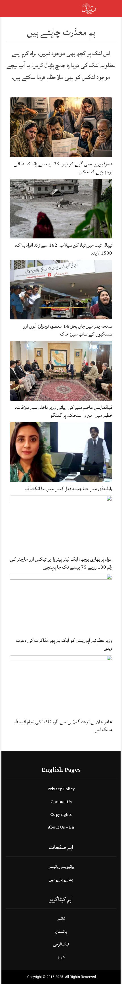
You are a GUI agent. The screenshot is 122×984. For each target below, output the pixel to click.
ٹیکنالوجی (61, 944)
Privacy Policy (61, 789)
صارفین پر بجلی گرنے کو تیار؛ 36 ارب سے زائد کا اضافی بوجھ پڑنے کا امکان (63, 168)
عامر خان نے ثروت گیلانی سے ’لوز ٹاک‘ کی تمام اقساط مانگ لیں (63, 726)
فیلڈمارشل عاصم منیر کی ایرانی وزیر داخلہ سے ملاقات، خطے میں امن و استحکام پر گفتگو (63, 411)
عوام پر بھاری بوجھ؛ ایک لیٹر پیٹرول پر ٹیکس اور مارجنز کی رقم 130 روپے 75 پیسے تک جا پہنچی (61, 563)
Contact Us (61, 802)
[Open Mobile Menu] (110, 8)
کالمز (61, 919)
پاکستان (61, 931)
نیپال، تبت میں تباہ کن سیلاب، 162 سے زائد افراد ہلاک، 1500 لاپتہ (63, 249)
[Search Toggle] (28, 8)
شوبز (61, 957)
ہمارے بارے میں (61, 879)
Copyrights (61, 814)
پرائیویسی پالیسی (61, 867)
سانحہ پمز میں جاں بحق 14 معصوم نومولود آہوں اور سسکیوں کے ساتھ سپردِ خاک (67, 330)
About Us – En (61, 827)
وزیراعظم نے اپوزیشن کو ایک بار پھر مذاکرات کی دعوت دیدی (64, 644)
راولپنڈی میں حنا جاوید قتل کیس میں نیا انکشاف (68, 489)
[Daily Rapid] (88, 8)
